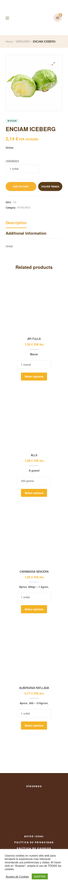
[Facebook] (29, 791)
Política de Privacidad (34, 842)
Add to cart (21, 186)
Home (9, 41)
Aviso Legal (34, 836)
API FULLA (34, 339)
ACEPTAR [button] (40, 876)
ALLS (34, 455)
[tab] (34, 223)
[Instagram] (38, 791)
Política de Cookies (34, 848)
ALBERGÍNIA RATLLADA (34, 688)
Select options (34, 376)
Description (16, 222)
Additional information (26, 233)
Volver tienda (50, 186)
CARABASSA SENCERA (34, 571)
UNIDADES (12, 161)
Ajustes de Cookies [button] (17, 876)
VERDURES (23, 41)
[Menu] (10, 17)
